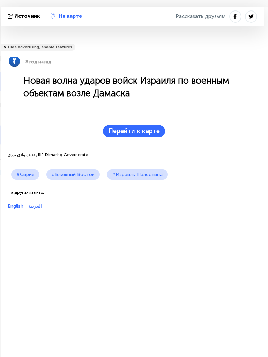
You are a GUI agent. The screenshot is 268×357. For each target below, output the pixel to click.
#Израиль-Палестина (137, 174)
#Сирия (25, 174)
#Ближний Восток (73, 174)
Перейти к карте (134, 131)
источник (27, 16)
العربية (34, 206)
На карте (70, 16)
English (15, 206)
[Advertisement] (134, 258)
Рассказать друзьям (201, 16)
